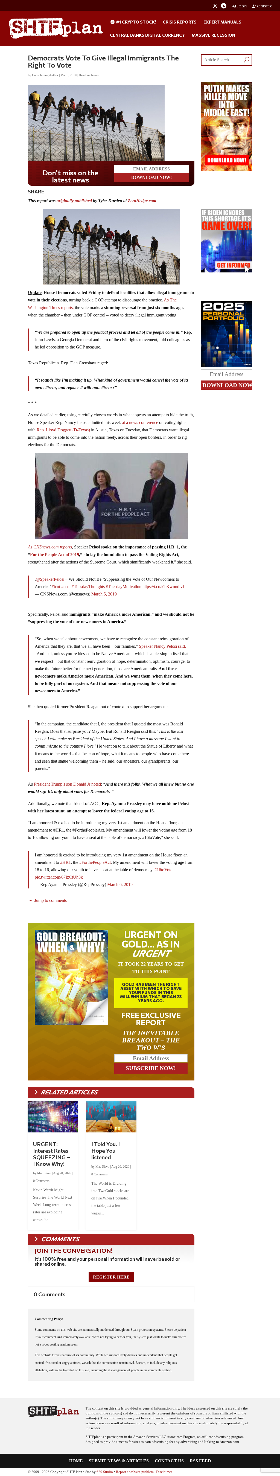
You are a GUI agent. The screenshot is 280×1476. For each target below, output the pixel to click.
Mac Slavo (44, 1173)
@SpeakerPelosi (50, 579)
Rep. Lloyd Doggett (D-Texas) (63, 430)
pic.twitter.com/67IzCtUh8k (59, 877)
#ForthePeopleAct (95, 862)
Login (241, 6)
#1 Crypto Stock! (135, 22)
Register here (111, 1277)
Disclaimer (164, 1472)
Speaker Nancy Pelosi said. (162, 646)
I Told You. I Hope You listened (105, 1150)
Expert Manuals (222, 22)
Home (76, 1461)
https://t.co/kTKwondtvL (163, 586)
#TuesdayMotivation (123, 586)
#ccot (66, 586)
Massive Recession (213, 35)
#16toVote (163, 869)
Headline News (89, 75)
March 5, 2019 (104, 594)
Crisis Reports (180, 22)
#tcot (56, 586)
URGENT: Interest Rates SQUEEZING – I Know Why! (51, 1154)
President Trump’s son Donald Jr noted (67, 784)
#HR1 (65, 862)
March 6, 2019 (120, 884)
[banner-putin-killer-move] (226, 169)
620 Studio (105, 1472)
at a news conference (140, 422)
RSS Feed (200, 1461)
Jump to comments (50, 900)
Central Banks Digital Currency (147, 35)
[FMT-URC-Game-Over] (226, 271)
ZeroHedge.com (142, 200)
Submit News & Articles (119, 1461)
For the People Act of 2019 (54, 554)
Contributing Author (45, 75)
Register (264, 6)
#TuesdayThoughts (88, 586)
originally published (74, 200)
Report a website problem (135, 1472)
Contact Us (169, 1461)
